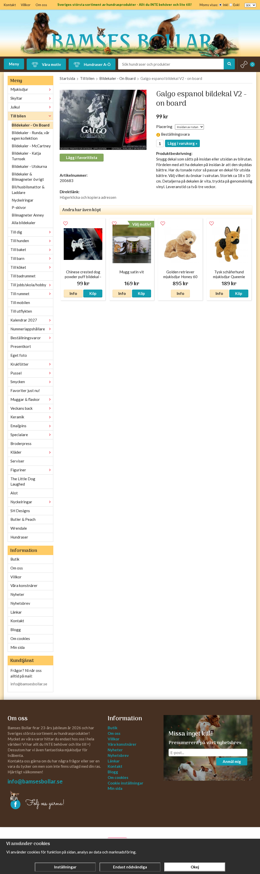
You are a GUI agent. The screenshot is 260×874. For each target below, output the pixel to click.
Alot (14, 493)
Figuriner (18, 470)
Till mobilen (20, 302)
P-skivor (19, 207)
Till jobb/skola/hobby (28, 284)
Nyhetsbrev (20, 603)
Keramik (17, 417)
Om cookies (20, 638)
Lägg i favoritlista (81, 157)
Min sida (17, 647)
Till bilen (18, 116)
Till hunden (19, 240)
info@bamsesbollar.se (28, 684)
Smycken (17, 381)
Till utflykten (21, 311)
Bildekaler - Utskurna (29, 166)
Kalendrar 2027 (23, 320)
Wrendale (18, 528)
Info (73, 293)
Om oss (41, 5)
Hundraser (19, 537)
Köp (92, 293)
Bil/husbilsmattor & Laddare (28, 190)
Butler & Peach (23, 519)
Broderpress (20, 443)
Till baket (18, 249)
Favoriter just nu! (25, 390)
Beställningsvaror (25, 337)
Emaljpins (18, 425)
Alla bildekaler (24, 222)
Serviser (17, 461)
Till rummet (19, 293)
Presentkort (20, 346)
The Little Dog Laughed (22, 481)
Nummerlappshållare (27, 329)
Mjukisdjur (19, 89)
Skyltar (16, 98)
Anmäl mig (232, 761)
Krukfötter (19, 364)
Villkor (25, 5)
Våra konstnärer (24, 585)
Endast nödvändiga (130, 867)
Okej (195, 867)
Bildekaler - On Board (31, 125)
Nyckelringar (23, 200)
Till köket (18, 267)
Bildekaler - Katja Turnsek (26, 156)
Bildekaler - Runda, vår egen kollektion (31, 135)
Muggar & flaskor (25, 399)
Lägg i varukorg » (182, 143)
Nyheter (17, 594)
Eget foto (18, 355)
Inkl (225, 5)
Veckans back (21, 408)
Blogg (15, 629)
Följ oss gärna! (45, 803)
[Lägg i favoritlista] (65, 223)
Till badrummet (23, 276)
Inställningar (65, 867)
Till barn (17, 258)
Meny (14, 64)
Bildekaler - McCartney (31, 146)
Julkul (15, 107)
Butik (14, 559)
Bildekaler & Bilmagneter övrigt (28, 177)
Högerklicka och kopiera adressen (88, 197)
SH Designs (20, 510)
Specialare (19, 434)
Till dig (16, 232)
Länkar (16, 612)
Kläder (16, 452)
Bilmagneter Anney (28, 215)
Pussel (16, 373)
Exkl (236, 5)
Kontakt (10, 5)
